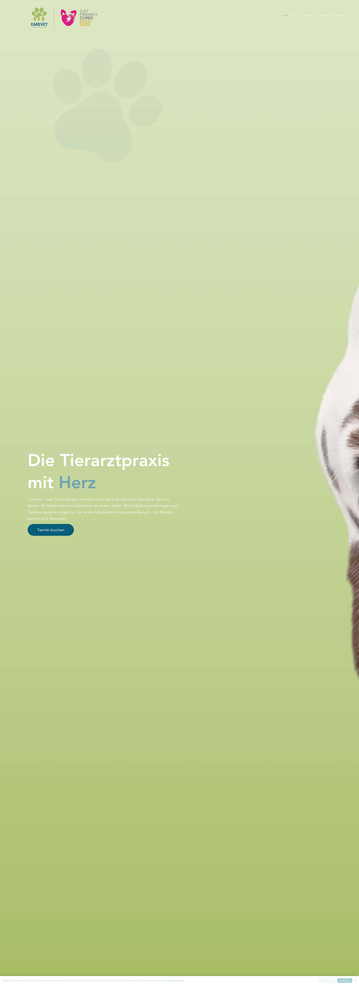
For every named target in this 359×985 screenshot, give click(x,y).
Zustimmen (345, 980)
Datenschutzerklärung (173, 980)
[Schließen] (355, 980)
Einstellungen (327, 980)
